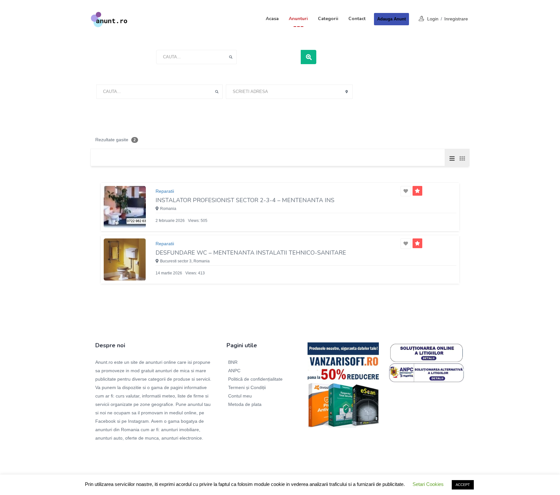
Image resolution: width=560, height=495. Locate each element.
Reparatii (165, 191)
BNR (233, 362)
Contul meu (240, 395)
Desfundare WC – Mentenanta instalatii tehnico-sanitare (251, 253)
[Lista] (452, 158)
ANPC (234, 370)
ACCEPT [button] (463, 485)
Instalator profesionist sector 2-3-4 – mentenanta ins (245, 200)
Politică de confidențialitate (255, 379)
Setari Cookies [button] (428, 484)
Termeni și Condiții (247, 387)
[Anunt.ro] (109, 19)
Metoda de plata (245, 404)
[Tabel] (461, 158)
